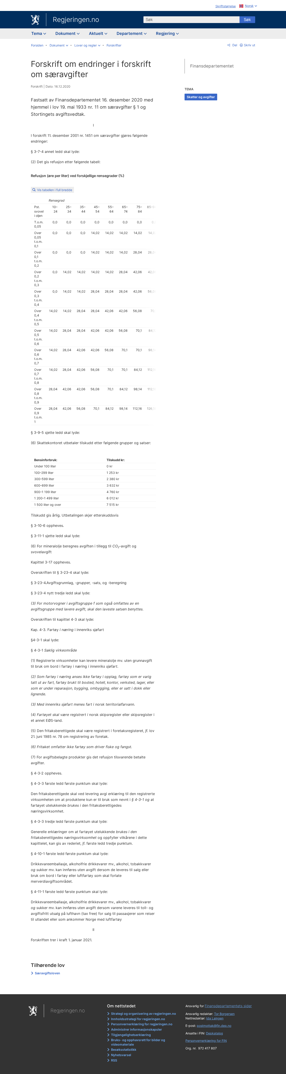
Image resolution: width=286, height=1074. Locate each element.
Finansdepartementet (212, 66)
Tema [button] (37, 33)
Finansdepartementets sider (228, 1006)
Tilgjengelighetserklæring (131, 1035)
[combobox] (191, 19)
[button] (59, 45)
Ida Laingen (214, 1018)
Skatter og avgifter (201, 97)
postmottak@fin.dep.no (214, 1026)
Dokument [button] (65, 33)
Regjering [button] (166, 33)
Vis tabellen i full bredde (54, 190)
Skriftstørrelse (225, 6)
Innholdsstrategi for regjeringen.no (138, 1019)
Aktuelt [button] (96, 33)
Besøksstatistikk (123, 1049)
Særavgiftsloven (47, 973)
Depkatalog (214, 1033)
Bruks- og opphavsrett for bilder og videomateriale (138, 1042)
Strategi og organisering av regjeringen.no (143, 1013)
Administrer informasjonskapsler (136, 1029)
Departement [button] (130, 33)
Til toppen (95, 987)
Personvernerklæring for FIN (206, 1040)
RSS (114, 1060)
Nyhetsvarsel (121, 1055)
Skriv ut (249, 45)
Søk (247, 19)
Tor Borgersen (224, 1014)
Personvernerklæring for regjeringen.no (141, 1024)
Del (234, 45)
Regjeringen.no (76, 19)
